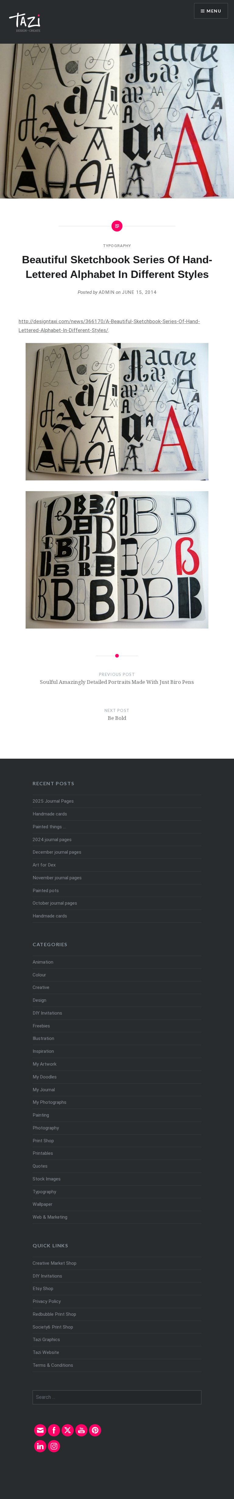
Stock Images (47, 1179)
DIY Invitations (47, 1013)
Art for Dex (44, 865)
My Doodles (45, 1077)
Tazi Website (46, 1352)
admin (107, 292)
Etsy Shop (43, 1288)
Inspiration (43, 1051)
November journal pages (57, 878)
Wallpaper (42, 1204)
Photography (46, 1128)
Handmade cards (50, 814)
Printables (43, 1153)
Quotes (40, 1166)
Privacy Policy (47, 1301)
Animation (43, 962)
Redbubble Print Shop (54, 1314)
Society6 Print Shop (53, 1327)
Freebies (41, 1026)
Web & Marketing (50, 1217)
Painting (41, 1115)
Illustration (43, 1038)
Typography (117, 245)
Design (39, 1000)
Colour (39, 975)
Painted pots (46, 890)
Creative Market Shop (54, 1263)
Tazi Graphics (46, 1339)
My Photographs (49, 1102)
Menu (214, 10)
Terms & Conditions (53, 1365)
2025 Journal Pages (53, 801)
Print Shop (43, 1140)
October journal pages (55, 903)
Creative (41, 987)
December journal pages (57, 852)
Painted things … (49, 827)
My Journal (44, 1089)
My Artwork (44, 1064)
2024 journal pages (52, 839)
